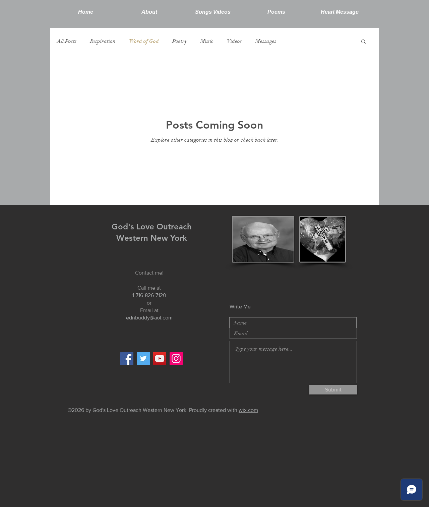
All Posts (67, 41)
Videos (234, 41)
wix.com (248, 410)
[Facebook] (126, 358)
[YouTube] (159, 358)
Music (206, 41)
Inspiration (103, 41)
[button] (363, 42)
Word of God (144, 41)
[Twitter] (143, 358)
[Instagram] (176, 358)
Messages (266, 41)
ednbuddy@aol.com (149, 317)
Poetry (179, 41)
